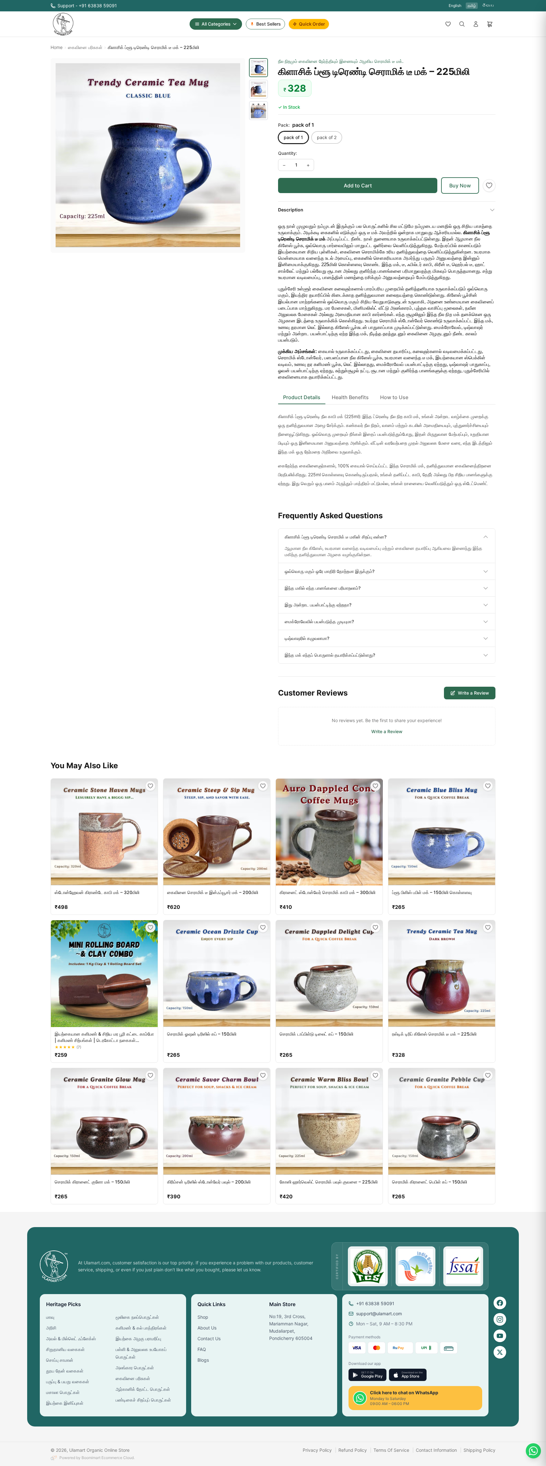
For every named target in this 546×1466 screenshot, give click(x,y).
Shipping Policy (479, 1450)
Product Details (301, 397)
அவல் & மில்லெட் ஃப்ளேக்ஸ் (71, 1338)
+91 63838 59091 (375, 1303)
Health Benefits (350, 397)
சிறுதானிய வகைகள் (65, 1349)
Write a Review (473, 693)
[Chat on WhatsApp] (533, 1450)
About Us (206, 1327)
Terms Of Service (391, 1450)
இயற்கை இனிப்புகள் (64, 1403)
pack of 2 (327, 137)
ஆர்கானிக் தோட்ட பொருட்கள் (143, 1389)
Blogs (203, 1360)
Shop (202, 1317)
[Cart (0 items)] (489, 24)
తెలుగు (488, 5)
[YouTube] (500, 1335)
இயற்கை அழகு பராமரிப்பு (138, 1338)
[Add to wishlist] (489, 185)
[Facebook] (500, 1303)
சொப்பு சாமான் (59, 1360)
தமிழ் (472, 5)
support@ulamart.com (379, 1313)
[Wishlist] (448, 24)
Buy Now (460, 185)
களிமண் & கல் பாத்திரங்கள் (141, 1327)
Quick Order (312, 24)
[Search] (462, 24)
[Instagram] (500, 1319)
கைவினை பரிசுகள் (85, 47)
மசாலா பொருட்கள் (63, 1392)
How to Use (394, 397)
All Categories (216, 24)
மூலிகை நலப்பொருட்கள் (137, 1317)
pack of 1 (293, 137)
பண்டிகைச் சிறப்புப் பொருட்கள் (143, 1399)
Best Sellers (268, 24)
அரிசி (51, 1327)
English (455, 5)
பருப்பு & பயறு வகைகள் (67, 1381)
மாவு (50, 1317)
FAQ (201, 1349)
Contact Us (209, 1338)
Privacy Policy (317, 1450)
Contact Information (436, 1450)
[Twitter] (500, 1352)
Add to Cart (358, 185)
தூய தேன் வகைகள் (64, 1370)
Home (57, 47)
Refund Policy (352, 1450)
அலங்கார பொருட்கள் (135, 1367)
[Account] (476, 24)
